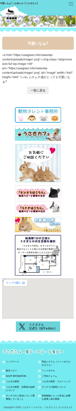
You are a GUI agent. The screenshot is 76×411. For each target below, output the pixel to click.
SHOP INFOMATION (16, 375)
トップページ (12, 361)
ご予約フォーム (49, 375)
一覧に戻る (38, 90)
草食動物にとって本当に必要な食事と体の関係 (56, 397)
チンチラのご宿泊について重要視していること (20, 397)
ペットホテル (48, 370)
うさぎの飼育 (12, 381)
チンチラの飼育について (54, 386)
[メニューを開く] (71, 4)
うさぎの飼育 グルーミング (56, 381)
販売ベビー (11, 370)
